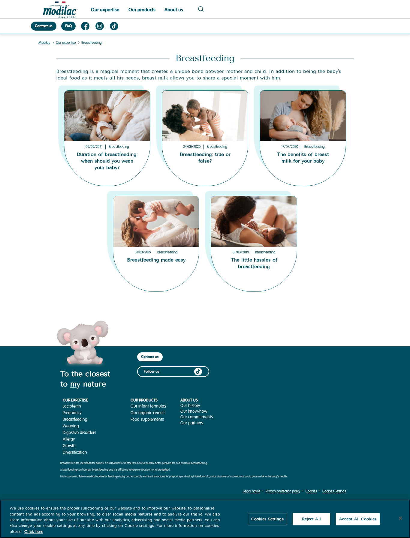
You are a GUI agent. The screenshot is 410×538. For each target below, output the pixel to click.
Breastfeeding (119, 147)
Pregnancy (72, 412)
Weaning (71, 426)
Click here (33, 531)
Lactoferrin (72, 406)
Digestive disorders (79, 432)
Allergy (69, 439)
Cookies (311, 491)
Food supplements (147, 419)
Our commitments (196, 417)
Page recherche (200, 8)
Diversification (75, 452)
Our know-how (193, 411)
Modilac (44, 42)
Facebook (85, 26)
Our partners (191, 423)
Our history (190, 405)
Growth (69, 445)
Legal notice (251, 491)
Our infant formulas (148, 406)
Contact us (44, 25)
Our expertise (105, 10)
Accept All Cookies (357, 519)
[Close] (400, 518)
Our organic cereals (148, 412)
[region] (205, 519)
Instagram (99, 26)
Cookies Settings (334, 491)
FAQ (68, 25)
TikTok (114, 26)
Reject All (311, 519)
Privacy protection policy (283, 491)
